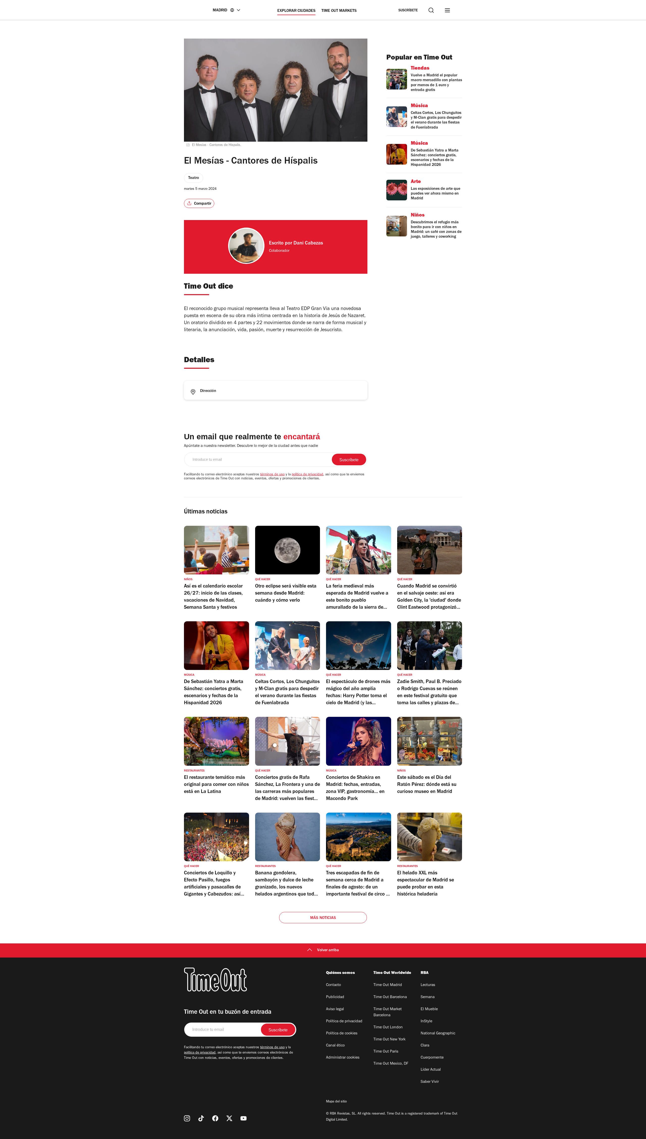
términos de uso (272, 475)
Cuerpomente (432, 1058)
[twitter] (229, 1118)
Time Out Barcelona (390, 997)
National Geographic (438, 1034)
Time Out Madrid (387, 985)
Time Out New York (389, 1040)
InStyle (426, 1022)
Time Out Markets (339, 11)
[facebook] (215, 1118)
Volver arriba (328, 950)
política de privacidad (307, 475)
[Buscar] (431, 10)
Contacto (333, 985)
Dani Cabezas (308, 243)
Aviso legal (335, 1009)
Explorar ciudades (296, 11)
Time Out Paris (385, 1052)
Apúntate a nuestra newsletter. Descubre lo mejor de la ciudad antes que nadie (251, 446)
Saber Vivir (430, 1082)
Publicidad (335, 997)
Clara (425, 1046)
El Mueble (429, 1009)
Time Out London (388, 1028)
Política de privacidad (344, 1022)
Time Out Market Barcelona (387, 1012)
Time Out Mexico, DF (390, 1064)
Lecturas (428, 985)
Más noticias (323, 918)
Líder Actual (431, 1070)
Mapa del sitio (336, 1102)
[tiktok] (201, 1118)
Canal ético (335, 1046)
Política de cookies (341, 1034)
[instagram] (187, 1118)
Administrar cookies (342, 1058)
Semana (428, 997)
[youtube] (243, 1118)
